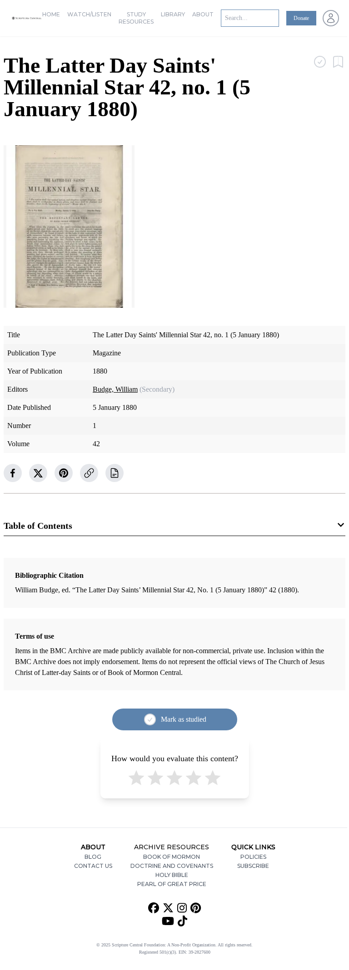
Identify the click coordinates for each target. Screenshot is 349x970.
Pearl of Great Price (171, 884)
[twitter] (38, 473)
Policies (253, 856)
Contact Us (93, 865)
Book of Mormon (171, 856)
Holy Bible (171, 875)
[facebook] (13, 473)
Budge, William (115, 389)
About (203, 14)
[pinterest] (64, 473)
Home (51, 14)
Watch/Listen (89, 14)
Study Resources (136, 18)
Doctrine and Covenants (171, 865)
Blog (93, 856)
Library (173, 14)
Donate (301, 18)
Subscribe (253, 865)
